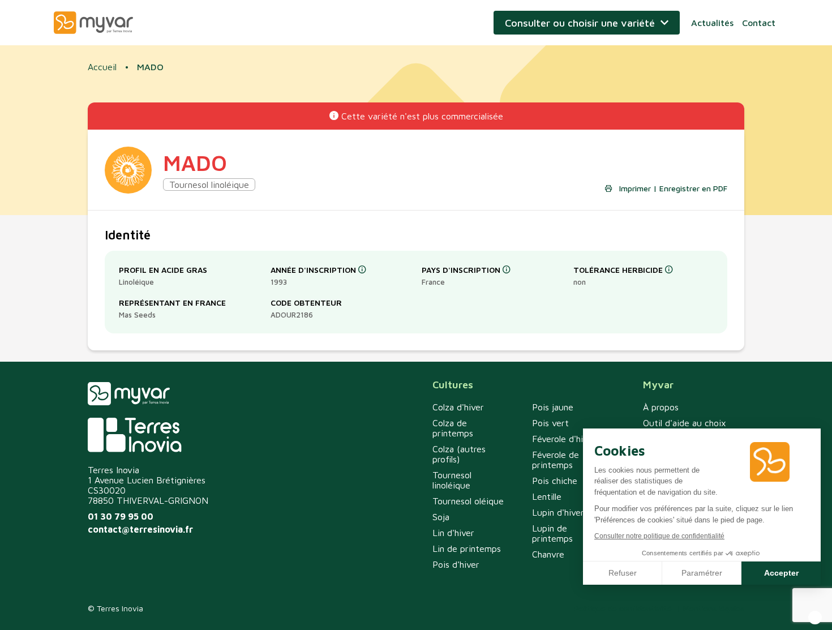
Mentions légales (713, 608)
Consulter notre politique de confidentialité (659, 536)
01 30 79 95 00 (120, 516)
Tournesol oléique (468, 501)
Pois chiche (554, 480)
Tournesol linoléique (451, 480)
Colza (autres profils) (459, 454)
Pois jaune (552, 407)
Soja (440, 517)
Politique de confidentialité (623, 608)
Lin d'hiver (453, 533)
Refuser (622, 572)
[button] (815, 617)
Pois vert (550, 423)
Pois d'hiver (455, 564)
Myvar (93, 22)
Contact (758, 23)
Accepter (781, 572)
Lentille (546, 496)
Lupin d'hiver (558, 512)
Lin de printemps (466, 548)
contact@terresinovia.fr (140, 529)
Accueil (102, 67)
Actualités (712, 23)
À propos (661, 407)
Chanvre (548, 554)
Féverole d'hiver (564, 439)
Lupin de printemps (552, 533)
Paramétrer (701, 572)
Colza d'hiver (458, 407)
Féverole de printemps (555, 459)
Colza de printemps (452, 428)
